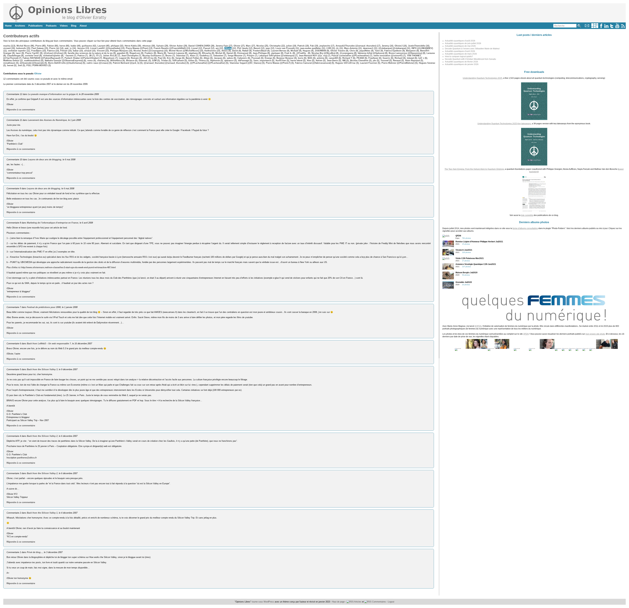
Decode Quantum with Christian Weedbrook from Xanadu (470, 59)
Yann (377, 50)
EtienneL (143, 60)
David (235, 50)
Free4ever (373, 58)
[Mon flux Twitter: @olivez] (612, 27)
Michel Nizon (23, 46)
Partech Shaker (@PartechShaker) (82, 58)
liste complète (527, 215)
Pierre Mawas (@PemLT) (278, 63)
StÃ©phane (178, 60)
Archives (20, 25)
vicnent (7, 48)
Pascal (206, 48)
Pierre (38, 46)
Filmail (63, 50)
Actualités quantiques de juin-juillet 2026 (463, 43)
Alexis (224, 50)
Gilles (191, 60)
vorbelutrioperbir (51, 55)
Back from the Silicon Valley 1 (42, 513)
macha (6, 46)
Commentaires (379, 601)
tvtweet (410, 58)
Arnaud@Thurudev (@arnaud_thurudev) (356, 46)
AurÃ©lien (281, 60)
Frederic (149, 53)
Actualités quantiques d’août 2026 (460, 41)
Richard (398, 58)
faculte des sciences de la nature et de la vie (90, 53)
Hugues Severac (427, 63)
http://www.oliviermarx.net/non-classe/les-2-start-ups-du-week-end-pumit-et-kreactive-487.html (68, 267)
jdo (374, 60)
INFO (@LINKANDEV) (422, 48)
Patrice (81, 55)
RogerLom (135, 53)
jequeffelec (364, 50)
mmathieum (9, 63)
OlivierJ (398, 46)
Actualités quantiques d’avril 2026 (460, 51)
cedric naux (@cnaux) (97, 63)
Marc (248, 46)
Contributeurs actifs (21, 36)
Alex (309, 60)
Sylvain (160, 46)
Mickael (294, 50)
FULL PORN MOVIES (37, 65)
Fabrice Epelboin (393, 50)
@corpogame (346, 53)
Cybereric (242, 58)
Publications (35, 25)
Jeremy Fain (222, 46)
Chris (352, 50)
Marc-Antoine (351, 48)
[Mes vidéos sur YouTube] (617, 27)
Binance (130, 60)
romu (90, 60)
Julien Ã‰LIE (110, 55)
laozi (18, 53)
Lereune (431, 53)
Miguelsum (108, 58)
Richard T (347, 58)
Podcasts (51, 25)
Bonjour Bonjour (285, 58)
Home (8, 25)
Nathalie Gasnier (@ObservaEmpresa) (64, 60)
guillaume (87, 46)
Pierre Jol (54, 48)
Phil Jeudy (242, 48)
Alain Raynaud (412, 60)
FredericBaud (260, 50)
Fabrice (51, 50)
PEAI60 (360, 58)
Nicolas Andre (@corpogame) (148, 50)
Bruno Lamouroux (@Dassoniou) (405, 53)
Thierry (202, 60)
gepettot (121, 53)
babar (76, 50)
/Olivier (228, 48)
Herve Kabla (131, 46)
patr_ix (68, 48)
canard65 (333, 58)
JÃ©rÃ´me (148, 58)
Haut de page (338, 601)
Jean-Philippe (260, 53)
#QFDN (478, 326)
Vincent (101, 50)
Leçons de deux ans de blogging (44, 159)
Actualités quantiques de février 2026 (461, 62)
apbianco (229, 60)
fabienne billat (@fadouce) (371, 53)
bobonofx (21, 48)
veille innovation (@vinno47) (387, 55)
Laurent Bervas (278, 50)
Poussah (255, 58)
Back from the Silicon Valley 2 (42, 436)
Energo (268, 58)
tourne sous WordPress (263, 601)
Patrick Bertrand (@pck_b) (126, 63)
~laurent (69, 55)
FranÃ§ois (36, 50)
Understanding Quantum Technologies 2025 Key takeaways (504, 124)
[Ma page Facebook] (601, 27)
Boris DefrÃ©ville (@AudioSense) (65, 63)
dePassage (243, 60)
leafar (73, 46)
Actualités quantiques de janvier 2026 (461, 64)
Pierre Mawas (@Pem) (137, 48)
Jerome (81, 48)
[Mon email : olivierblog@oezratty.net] (587, 27)
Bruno (168, 55)
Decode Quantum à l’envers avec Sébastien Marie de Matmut (472, 49)
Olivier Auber (176, 46)
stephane (193, 53)
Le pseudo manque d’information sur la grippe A (53, 94)
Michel (218, 53)
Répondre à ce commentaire (21, 109)
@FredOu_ (301, 53)
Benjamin (411, 50)
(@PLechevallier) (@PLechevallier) (207, 63)
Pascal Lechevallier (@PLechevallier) (350, 55)
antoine (320, 58)
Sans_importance (262, 60)
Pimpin (250, 55)
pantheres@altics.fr (27, 457)
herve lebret (296, 60)
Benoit (257, 48)
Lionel (194, 48)
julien (289, 46)
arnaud (87, 50)
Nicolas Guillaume (151, 55)
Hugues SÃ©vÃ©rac (345, 63)
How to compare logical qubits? (459, 56)
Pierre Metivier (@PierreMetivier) (397, 63)
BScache (206, 53)
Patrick (301, 46)
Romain (135, 58)
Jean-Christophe (129, 55)
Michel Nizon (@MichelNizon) (184, 50)
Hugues (306, 50)
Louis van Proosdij (285, 48)
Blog (73, 25)
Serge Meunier (235, 55)
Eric (169, 58)
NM (344, 60)
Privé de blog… (35, 552)
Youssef (385, 60)
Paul (160, 58)
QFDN (526, 334)
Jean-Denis (332, 60)
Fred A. (288, 53)
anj (217, 48)
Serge (178, 58)
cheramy (101, 60)
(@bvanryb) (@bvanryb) (32, 63)
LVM (328, 48)
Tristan (164, 60)
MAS (310, 58)
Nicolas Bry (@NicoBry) (323, 53)
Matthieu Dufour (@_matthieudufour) (21, 60)
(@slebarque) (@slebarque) (392, 48)
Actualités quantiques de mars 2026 (461, 54)
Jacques (218, 58)
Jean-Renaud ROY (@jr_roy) (313, 55)
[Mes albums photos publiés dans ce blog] (594, 27)
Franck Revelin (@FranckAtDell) (170, 48)
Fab (312, 46)
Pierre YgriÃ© (32, 53)
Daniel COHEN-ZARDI (199, 46)
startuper (275, 53)
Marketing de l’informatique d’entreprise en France (52, 222)
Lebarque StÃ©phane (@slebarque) (276, 55)
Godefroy (204, 55)
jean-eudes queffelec (310, 48)
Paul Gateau (37, 48)
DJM (154, 60)
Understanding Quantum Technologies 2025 (482, 78)
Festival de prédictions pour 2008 (44, 307)
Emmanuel (242, 53)
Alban (207, 58)
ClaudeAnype (13, 55)
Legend (122, 58)
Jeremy (385, 46)
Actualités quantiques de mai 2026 (460, 46)
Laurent (101, 46)
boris (300, 58)
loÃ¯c (421, 58)
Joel (20, 65)
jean (268, 48)
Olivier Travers (337, 50)
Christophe (275, 46)
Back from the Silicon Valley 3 (42, 369)
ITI (97, 55)
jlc (337, 48)
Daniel (230, 53)
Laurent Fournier (368, 63)
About (83, 25)
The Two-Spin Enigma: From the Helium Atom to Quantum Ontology (474, 169)
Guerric (386, 58)
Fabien (50, 46)
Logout (391, 601)
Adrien (319, 60)
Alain (192, 55)
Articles (357, 601)
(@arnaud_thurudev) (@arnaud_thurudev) (165, 63)
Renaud (397, 60)
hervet (10, 65)
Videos (64, 25)
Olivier (237, 46)
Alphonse (215, 60)
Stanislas (180, 55)
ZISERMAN (320, 50)
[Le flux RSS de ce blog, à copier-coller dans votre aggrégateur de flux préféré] (623, 27)
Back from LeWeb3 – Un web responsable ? (49, 343)
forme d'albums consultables (525, 228)
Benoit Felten (192, 58)
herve (62, 46)
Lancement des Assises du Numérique (47, 120)
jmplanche (324, 46)
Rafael (245, 50)
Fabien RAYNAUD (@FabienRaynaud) (41, 58)
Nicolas (260, 46)
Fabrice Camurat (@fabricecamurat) (313, 63)
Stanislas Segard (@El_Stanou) (245, 63)
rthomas (146, 46)
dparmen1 (368, 48)
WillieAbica (116, 60)
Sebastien (218, 55)
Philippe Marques (119, 50)
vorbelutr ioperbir (17, 50)
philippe (115, 46)
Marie (160, 53)
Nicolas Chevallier (359, 60)
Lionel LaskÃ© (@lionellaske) (105, 48)
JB (90, 55)
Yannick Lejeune (175, 53)
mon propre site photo (595, 334)
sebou (230, 58)
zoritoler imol (32, 55)
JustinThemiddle (416, 46)
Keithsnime (210, 50)
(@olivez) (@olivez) (53, 53)
